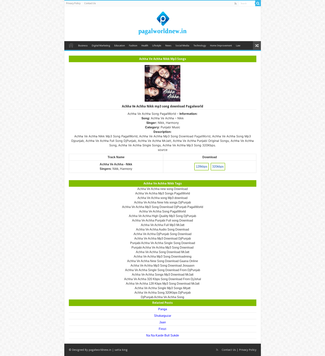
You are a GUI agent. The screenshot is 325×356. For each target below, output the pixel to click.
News (168, 45)
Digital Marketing (101, 45)
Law (238, 45)
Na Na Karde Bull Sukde (162, 335)
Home (71, 45)
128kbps (201, 166)
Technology (199, 45)
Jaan (162, 322)
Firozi (162, 328)
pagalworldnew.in (100, 349)
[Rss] (235, 3)
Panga (162, 309)
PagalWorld (202, 136)
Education (119, 45)
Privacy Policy (73, 3)
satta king (121, 349)
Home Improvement (221, 45)
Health (144, 45)
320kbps (218, 166)
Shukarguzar (162, 315)
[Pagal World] (162, 23)
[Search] (258, 3)
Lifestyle (156, 45)
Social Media (182, 45)
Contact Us (90, 3)
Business (83, 45)
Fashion (133, 45)
